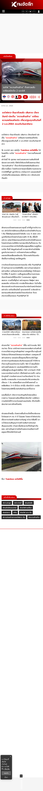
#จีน (15, 512)
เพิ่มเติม (7, 769)
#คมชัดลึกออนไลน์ (9, 508)
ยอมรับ (6, 773)
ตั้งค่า (6, 777)
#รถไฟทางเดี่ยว (26, 508)
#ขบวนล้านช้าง (34, 517)
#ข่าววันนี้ (18, 503)
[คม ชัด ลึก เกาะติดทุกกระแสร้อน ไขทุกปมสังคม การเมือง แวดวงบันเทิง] (21, 5)
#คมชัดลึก (29, 503)
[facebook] (23, 12)
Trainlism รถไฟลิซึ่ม (29, 150)
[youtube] (30, 12)
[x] (26, 12)
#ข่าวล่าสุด (7, 503)
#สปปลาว (6, 512)
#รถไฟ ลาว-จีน (26, 512)
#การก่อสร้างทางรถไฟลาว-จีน (14, 517)
